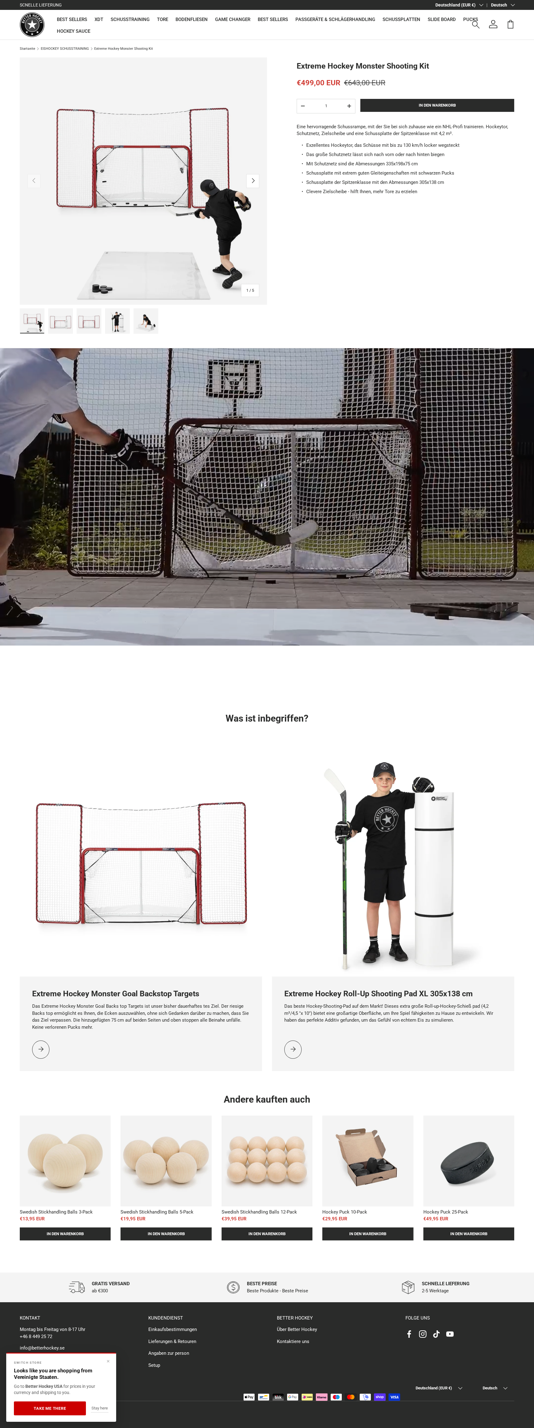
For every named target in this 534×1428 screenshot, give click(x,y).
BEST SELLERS (72, 19)
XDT (99, 19)
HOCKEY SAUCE (73, 31)
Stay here (99, 1408)
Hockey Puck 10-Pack (344, 1212)
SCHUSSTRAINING (130, 19)
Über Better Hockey (297, 1329)
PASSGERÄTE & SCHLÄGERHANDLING (335, 19)
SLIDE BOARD (442, 19)
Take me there (50, 1408)
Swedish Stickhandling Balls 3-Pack (56, 1212)
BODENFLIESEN (192, 19)
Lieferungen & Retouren (172, 1341)
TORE (162, 19)
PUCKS (470, 19)
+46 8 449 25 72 (36, 1336)
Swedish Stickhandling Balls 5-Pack (157, 1212)
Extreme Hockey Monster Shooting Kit (123, 48)
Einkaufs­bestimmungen (172, 1329)
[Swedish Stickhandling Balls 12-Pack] (267, 1161)
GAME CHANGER (232, 19)
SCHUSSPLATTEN (401, 19)
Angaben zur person (168, 1353)
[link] (40, 1049)
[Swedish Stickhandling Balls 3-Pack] (65, 1161)
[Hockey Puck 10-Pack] (367, 1161)
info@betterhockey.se (42, 1348)
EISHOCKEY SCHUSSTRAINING (65, 48)
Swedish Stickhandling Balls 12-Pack (259, 1212)
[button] (510, 24)
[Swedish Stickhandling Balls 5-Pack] (166, 1161)
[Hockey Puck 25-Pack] (468, 1161)
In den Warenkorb (437, 105)
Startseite (27, 48)
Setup (154, 1365)
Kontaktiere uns (293, 1341)
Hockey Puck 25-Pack (445, 1212)
